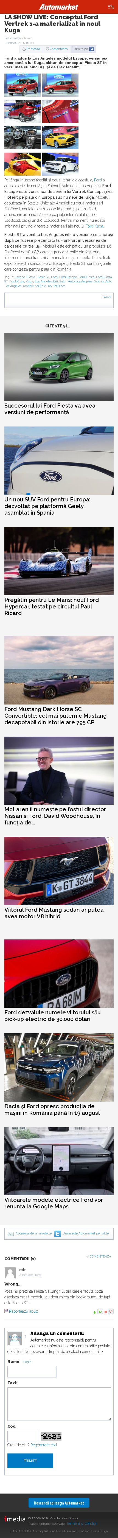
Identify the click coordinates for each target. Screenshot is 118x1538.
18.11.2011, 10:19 (31, 1275)
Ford (98, 180)
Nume (13, 1361)
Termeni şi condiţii (81, 1523)
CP (36, 252)
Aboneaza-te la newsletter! (35, 1233)
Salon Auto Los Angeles (76, 281)
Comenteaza (59, 49)
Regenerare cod (43, 1445)
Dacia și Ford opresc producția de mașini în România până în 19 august (52, 1109)
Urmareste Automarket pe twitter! (87, 1233)
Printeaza (33, 49)
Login (27, 1362)
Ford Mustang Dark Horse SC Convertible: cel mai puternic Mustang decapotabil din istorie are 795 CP (55, 716)
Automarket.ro (59, 6)
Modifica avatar (15, 1338)
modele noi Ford (34, 286)
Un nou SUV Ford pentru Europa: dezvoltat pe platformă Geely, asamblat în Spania (47, 506)
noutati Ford (57, 286)
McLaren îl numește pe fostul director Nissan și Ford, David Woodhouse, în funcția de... (55, 816)
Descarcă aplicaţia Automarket (59, 1503)
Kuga (29, 281)
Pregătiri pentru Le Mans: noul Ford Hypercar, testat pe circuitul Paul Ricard (51, 606)
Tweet (106, 297)
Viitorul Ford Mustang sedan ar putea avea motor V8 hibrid (54, 913)
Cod (11, 1426)
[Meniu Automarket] (111, 7)
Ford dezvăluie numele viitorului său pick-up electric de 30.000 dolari (52, 1015)
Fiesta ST (43, 277)
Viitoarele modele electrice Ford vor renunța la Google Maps (53, 1203)
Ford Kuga (94, 226)
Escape (20, 277)
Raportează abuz (23, 1311)
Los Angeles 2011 (46, 281)
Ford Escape (68, 277)
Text (12, 1383)
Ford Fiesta (86, 277)
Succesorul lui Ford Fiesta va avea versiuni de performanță (49, 409)
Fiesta (31, 277)
